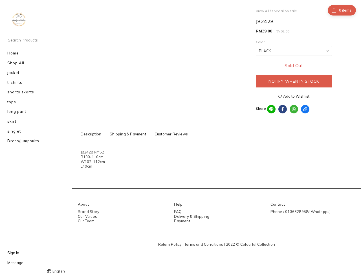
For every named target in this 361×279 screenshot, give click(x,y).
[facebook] (282, 109)
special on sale (284, 11)
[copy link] (305, 109)
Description (91, 134)
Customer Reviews (171, 134)
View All (262, 11)
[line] (271, 109)
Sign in (13, 253)
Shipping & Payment (128, 134)
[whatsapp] (294, 109)
